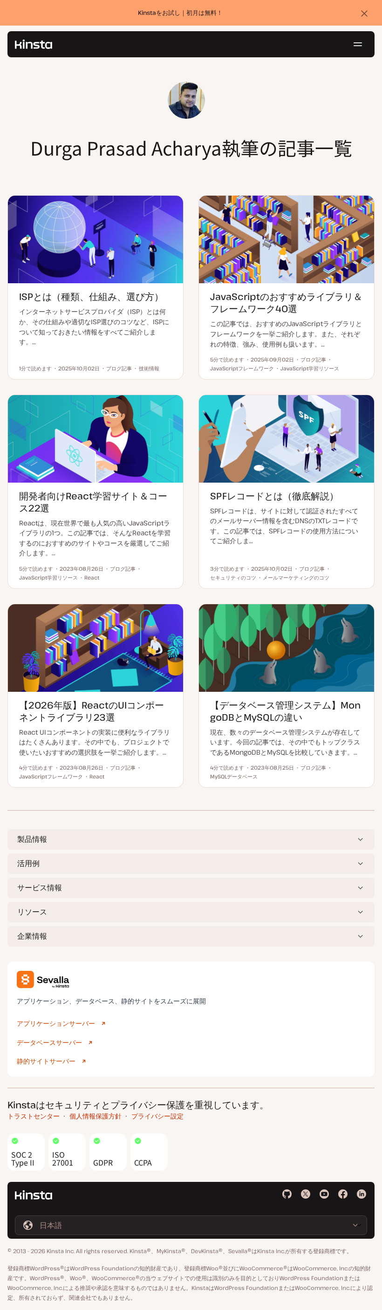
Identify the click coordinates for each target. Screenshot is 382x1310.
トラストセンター (33, 1116)
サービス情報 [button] (39, 887)
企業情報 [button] (32, 936)
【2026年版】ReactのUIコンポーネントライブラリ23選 (91, 711)
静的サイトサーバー (46, 1061)
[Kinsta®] (33, 44)
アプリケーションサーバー (56, 1023)
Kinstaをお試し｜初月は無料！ (180, 12)
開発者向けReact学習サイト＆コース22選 (93, 502)
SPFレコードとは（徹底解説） (274, 496)
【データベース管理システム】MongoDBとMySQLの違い (285, 711)
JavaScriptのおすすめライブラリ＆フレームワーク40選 (286, 302)
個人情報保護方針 (95, 1116)
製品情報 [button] (32, 839)
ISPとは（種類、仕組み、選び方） (91, 296)
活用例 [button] (28, 863)
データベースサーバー (49, 1042)
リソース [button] (32, 912)
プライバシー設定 (157, 1116)
